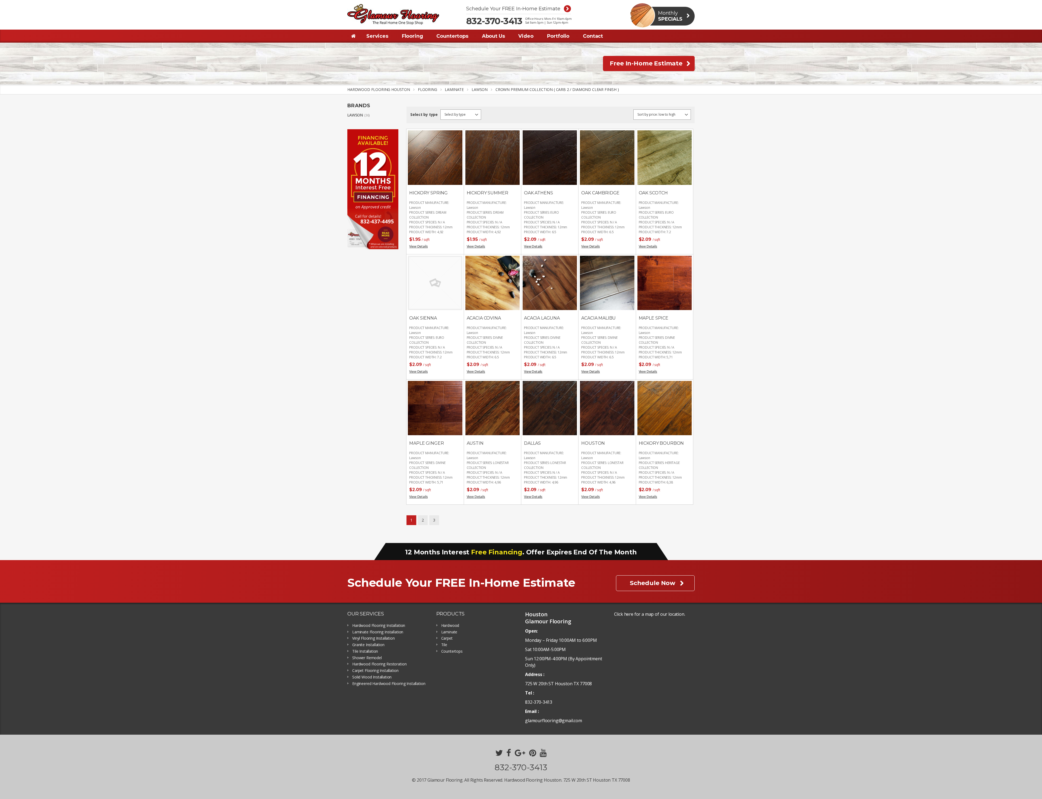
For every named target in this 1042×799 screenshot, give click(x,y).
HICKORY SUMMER (487, 192)
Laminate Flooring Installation (377, 632)
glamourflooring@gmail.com (553, 721)
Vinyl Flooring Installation (373, 638)
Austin (475, 443)
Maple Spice (653, 318)
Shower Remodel (367, 658)
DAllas (532, 443)
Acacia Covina (484, 318)
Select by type (424, 115)
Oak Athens (538, 192)
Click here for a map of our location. (649, 614)
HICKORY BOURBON (661, 443)
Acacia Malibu (598, 318)
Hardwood (450, 625)
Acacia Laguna (542, 318)
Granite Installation (368, 645)
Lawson (355, 115)
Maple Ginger (426, 443)
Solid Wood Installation (372, 677)
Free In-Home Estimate (646, 63)
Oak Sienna (423, 318)
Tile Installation (365, 651)
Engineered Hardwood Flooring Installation (388, 683)
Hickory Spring (428, 192)
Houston (593, 443)
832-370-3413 (494, 21)
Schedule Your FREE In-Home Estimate (513, 9)
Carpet (447, 638)
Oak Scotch (653, 192)
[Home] (353, 36)
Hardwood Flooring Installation (378, 625)
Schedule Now (652, 583)
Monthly (670, 16)
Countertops (452, 651)
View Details (418, 246)
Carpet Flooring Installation (375, 670)
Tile (444, 645)
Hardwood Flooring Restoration (379, 664)
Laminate (449, 632)
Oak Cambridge (600, 192)
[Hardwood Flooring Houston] (393, 14)
